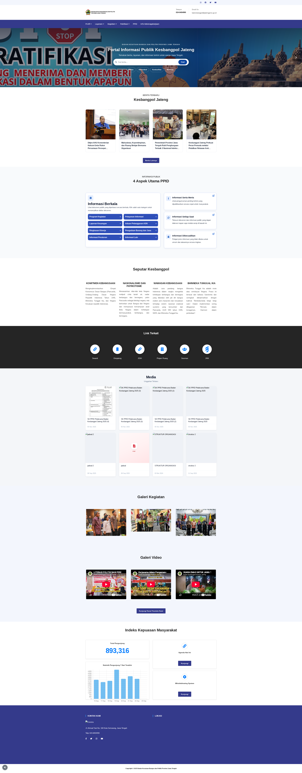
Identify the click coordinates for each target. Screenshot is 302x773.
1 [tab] (140, 83)
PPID (135, 24)
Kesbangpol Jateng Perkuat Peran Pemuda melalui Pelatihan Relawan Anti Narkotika (201, 146)
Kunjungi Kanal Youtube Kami (151, 611)
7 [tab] (161, 83)
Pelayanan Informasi (134, 217)
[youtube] (215, 2)
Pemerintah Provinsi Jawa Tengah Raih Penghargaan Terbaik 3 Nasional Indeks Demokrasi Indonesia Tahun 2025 (167, 146)
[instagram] (201, 2)
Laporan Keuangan (98, 224)
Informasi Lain (131, 237)
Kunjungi (184, 663)
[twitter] (210, 2)
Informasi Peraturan (98, 237)
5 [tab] (154, 83)
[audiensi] (196, 522)
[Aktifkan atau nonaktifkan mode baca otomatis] (5, 767)
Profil (88, 24)
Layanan (99, 24)
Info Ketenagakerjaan (150, 24)
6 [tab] (158, 83)
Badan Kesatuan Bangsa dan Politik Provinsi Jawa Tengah (157, 768)
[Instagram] (96, 739)
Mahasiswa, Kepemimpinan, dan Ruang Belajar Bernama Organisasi (133, 145)
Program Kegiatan (97, 217)
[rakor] (106, 522)
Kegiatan (112, 24)
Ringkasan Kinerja (97, 230)
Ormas (131, 70)
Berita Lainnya (151, 160)
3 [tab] (147, 83)
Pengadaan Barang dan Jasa (138, 230)
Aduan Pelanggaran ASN (136, 224)
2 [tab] (144, 83)
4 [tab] (151, 83)
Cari (183, 62)
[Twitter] (91, 739)
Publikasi (124, 24)
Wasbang (170, 70)
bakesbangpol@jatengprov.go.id (204, 13)
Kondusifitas (156, 70)
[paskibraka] (151, 520)
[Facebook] (86, 739)
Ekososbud (143, 70)
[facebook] (205, 2)
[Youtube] (102, 739)
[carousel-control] (6, 57)
